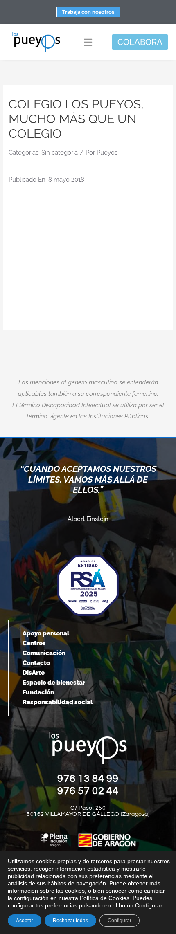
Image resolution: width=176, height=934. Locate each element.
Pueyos (107, 152)
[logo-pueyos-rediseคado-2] (36, 34)
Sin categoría (59, 152)
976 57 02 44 (88, 791)
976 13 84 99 (88, 778)
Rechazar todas (70, 920)
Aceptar (24, 920)
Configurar (119, 920)
